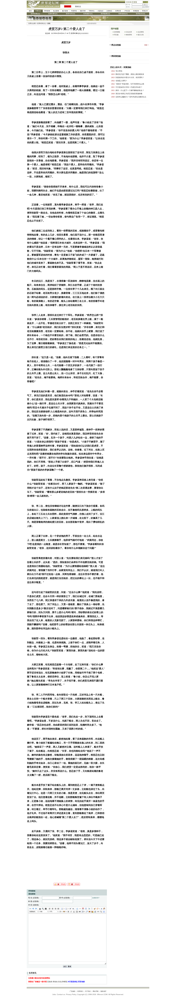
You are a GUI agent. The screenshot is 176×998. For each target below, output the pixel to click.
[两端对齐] (58, 909)
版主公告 (141, 35)
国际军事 (83, 11)
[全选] (101, 909)
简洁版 (116, 35)
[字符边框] (77, 911)
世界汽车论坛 (70, 14)
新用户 (145, 2)
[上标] (70, 909)
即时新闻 (47, 11)
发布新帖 (117, 32)
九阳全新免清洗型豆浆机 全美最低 (83, 23)
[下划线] (74, 911)
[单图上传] (89, 911)
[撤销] (33, 909)
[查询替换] (45, 909)
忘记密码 (141, 32)
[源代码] (30, 909)
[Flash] (95, 911)
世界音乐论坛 (140, 14)
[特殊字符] (104, 911)
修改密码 (129, 35)
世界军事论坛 (35, 14)
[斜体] (71, 911)
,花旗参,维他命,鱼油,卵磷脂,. (56, 982)
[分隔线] (80, 909)
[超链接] (98, 911)
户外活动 (127, 11)
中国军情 (74, 11)
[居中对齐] (52, 909)
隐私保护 (103, 991)
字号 (50, 911)
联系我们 (80, 991)
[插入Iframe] (89, 909)
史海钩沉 (109, 11)
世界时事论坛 (53, 14)
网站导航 (96, 991)
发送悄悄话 (84, 33)
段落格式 (32, 911)
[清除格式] (86, 911)
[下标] (73, 909)
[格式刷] (94, 909)
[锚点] (77, 909)
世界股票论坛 (105, 14)
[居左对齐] (49, 909)
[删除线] (79, 911)
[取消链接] (101, 911)
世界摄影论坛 (88, 14)
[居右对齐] (55, 909)
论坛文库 (129, 32)
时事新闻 (136, 11)
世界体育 (118, 11)
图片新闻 (65, 11)
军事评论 (91, 11)
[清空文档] (91, 909)
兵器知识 (100, 11)
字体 (41, 911)
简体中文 (68, 6)
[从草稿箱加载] (104, 909)
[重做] (36, 909)
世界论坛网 (32, 23)
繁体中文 (78, 6)
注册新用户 (95, 898)
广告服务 (72, 991)
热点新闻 (56, 11)
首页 (30, 11)
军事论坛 (38, 11)
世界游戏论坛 (123, 14)
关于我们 (88, 991)
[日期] (83, 909)
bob (60, 18)
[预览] (43, 909)
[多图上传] (92, 911)
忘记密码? (146, 7)
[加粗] (68, 911)
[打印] (40, 909)
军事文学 (145, 11)
